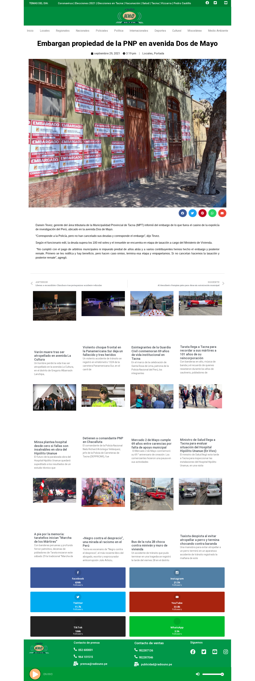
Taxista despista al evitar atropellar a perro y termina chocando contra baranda (199, 539)
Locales (45, 30)
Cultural (176, 30)
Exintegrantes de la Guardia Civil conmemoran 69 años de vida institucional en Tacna (151, 352)
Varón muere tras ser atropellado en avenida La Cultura (52, 355)
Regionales (63, 30)
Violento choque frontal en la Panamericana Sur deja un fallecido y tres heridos (103, 351)
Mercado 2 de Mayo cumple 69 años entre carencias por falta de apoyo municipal (151, 443)
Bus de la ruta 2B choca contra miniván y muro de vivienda (149, 545)
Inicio (30, 30)
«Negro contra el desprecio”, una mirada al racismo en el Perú (103, 541)
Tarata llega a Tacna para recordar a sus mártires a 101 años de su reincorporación (198, 352)
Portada (159, 53)
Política (118, 30)
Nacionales (82, 30)
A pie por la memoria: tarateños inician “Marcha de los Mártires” (52, 537)
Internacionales (139, 30)
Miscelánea (195, 30)
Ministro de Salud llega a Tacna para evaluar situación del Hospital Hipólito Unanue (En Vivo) (198, 445)
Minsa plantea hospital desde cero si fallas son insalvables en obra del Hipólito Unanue (51, 447)
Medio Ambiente (218, 30)
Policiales (102, 30)
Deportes (160, 30)
